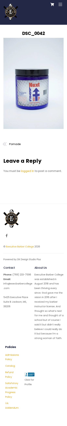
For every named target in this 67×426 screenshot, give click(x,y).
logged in (27, 171)
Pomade (15, 144)
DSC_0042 (33, 33)
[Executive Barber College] (10, 18)
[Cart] (52, 4)
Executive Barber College (20, 246)
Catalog (10, 366)
